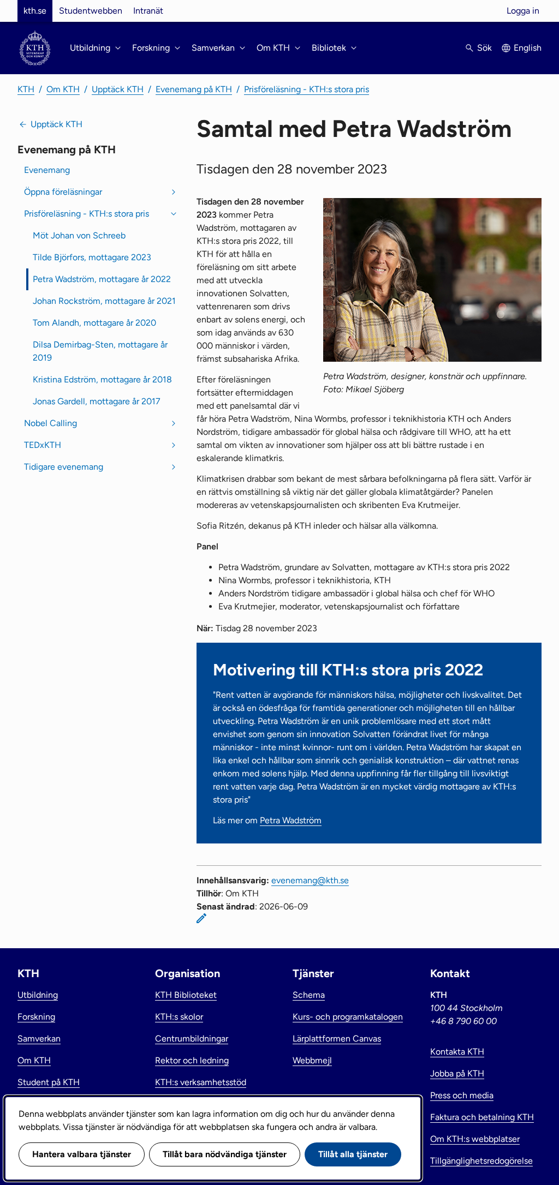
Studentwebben (90, 10)
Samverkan (39, 1038)
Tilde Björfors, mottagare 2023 (92, 257)
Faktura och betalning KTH (482, 1117)
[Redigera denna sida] (201, 918)
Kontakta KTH (457, 1051)
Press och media (461, 1095)
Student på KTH (48, 1082)
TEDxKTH (42, 445)
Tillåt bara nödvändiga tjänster (225, 1154)
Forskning (36, 1017)
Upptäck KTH (118, 89)
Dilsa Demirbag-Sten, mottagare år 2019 (100, 351)
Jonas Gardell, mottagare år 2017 (96, 401)
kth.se (34, 10)
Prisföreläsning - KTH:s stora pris (306, 89)
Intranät (148, 10)
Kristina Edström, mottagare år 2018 (102, 379)
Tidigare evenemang (63, 467)
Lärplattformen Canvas (337, 1038)
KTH (25, 89)
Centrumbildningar (191, 1038)
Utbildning (37, 995)
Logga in (523, 10)
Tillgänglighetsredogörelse (481, 1161)
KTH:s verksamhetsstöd (200, 1082)
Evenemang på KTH (194, 89)
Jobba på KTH (457, 1073)
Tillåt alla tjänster (353, 1154)
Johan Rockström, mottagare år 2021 (104, 301)
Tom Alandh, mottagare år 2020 (94, 323)
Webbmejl (312, 1060)
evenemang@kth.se (310, 880)
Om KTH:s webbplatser (475, 1139)
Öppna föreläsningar (63, 192)
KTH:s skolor (179, 1017)
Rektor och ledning (192, 1060)
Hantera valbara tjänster (81, 1154)
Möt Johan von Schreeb (79, 235)
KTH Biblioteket (186, 995)
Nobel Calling (50, 423)
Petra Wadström (291, 820)
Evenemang (47, 170)
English (528, 48)
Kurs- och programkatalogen (348, 1017)
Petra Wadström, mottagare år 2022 (102, 279)
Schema (309, 995)
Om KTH (63, 89)
